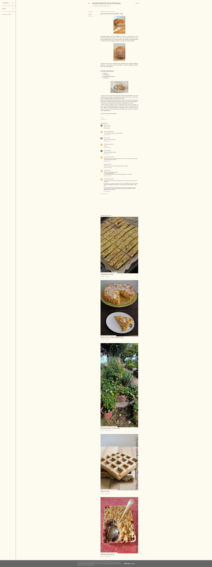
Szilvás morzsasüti (107, 554)
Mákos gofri (105, 491)
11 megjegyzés (107, 339)
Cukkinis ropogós (107, 274)
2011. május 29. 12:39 (107, 147)
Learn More (127, 563)
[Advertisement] (119, 204)
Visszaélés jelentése (6, 14)
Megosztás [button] (90, 11)
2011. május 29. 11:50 (107, 134)
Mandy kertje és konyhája (106, 3)
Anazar (105, 137)
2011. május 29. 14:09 (107, 153)
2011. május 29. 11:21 (107, 128)
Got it (133, 563)
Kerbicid (105, 170)
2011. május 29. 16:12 (107, 161)
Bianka (105, 125)
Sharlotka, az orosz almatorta (112, 337)
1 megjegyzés (107, 276)
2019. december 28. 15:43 (108, 167)
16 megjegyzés (107, 493)
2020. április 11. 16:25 (107, 191)
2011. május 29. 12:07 (107, 141)
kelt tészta (90, 16)
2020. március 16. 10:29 (107, 175)
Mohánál (123, 37)
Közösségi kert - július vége (110, 428)
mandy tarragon (107, 131)
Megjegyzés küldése (104, 193)
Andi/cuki (105, 150)
